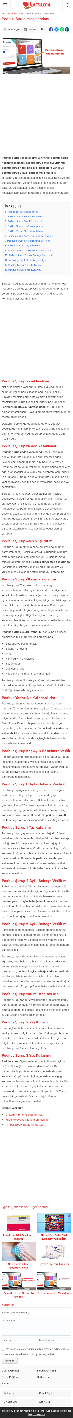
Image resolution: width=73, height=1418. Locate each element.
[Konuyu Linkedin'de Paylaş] (67, 29)
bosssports (39, 1414)
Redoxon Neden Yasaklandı (54, 1293)
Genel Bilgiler (18, 13)
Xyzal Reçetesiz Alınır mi (54, 1264)
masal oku (7, 1410)
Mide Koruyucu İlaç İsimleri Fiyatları (27, 1120)
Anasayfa (6, 13)
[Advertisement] (36, 115)
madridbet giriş (58, 1410)
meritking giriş (31, 1410)
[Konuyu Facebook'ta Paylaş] (51, 29)
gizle (17, 206)
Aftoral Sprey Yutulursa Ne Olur (25, 1125)
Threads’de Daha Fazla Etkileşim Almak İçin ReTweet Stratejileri (54, 1239)
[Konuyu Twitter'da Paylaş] (56, 29)
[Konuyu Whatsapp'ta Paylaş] (62, 29)
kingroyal (45, 1410)
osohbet (18, 1410)
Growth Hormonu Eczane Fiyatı (25, 1115)
